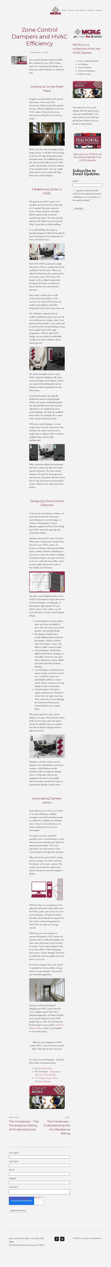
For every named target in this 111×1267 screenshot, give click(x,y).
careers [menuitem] (98, 10)
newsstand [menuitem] (80, 10)
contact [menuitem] (90, 10)
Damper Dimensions (43, 1068)
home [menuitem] (64, 10)
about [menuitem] (71, 10)
